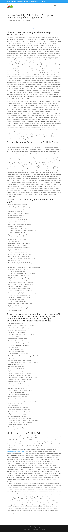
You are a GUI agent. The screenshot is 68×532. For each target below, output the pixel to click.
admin (10, 20)
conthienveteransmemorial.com (15, 451)
